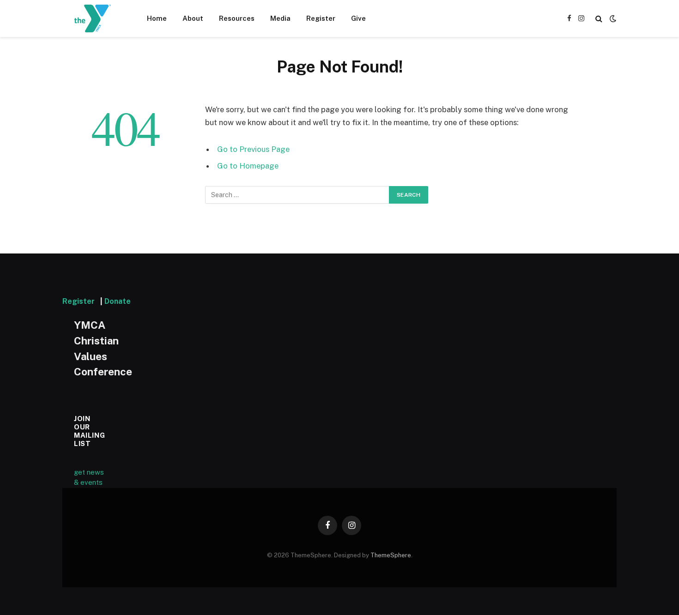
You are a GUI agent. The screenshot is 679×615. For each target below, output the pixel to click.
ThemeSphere (390, 555)
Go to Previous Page (253, 149)
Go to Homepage (248, 165)
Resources (237, 18)
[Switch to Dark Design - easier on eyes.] (612, 18)
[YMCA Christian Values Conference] (92, 18)
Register (320, 18)
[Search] (599, 18)
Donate (117, 301)
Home (157, 18)
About (192, 18)
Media (280, 18)
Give (358, 18)
